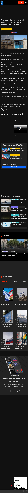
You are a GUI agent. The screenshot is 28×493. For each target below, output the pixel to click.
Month (24, 281)
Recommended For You (13, 145)
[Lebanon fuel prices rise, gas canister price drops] (21, 340)
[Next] (26, 248)
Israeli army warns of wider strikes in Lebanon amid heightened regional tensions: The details (17, 151)
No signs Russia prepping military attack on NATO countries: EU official (6, 347)
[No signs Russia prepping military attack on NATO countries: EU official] (7, 340)
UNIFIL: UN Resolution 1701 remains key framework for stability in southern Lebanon (7, 325)
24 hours (5, 281)
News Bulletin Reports (15, 148)
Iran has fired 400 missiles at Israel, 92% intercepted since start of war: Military (18, 217)
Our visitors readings (10, 196)
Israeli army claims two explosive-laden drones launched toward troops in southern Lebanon (21, 303)
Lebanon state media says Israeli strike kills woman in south (20, 325)
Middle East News (15, 199)
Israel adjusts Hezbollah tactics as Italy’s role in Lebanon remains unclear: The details (18, 159)
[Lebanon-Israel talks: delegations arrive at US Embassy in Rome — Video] (14, 248)
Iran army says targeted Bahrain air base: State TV (17, 225)
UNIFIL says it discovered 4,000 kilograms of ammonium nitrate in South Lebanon (19, 210)
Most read (7, 277)
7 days (15, 281)
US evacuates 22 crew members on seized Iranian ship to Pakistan (18, 202)
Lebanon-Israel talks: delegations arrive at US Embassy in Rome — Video (13, 254)
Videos (6, 236)
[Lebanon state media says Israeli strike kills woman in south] (21, 318)
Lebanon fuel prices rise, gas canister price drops (20, 347)
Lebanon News (14, 207)
